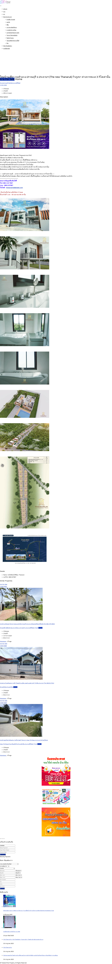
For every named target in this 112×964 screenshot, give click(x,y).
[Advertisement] (56, 62)
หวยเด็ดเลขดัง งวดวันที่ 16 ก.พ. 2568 (11, 931)
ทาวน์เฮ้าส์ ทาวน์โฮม (11, 30)
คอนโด (8, 22)
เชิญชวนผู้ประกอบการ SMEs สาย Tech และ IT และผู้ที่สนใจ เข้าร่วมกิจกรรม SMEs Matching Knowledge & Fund (28, 910)
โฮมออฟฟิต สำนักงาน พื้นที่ (13, 40)
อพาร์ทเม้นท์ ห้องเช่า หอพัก (13, 32)
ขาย (4, 11)
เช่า (4, 14)
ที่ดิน (8, 25)
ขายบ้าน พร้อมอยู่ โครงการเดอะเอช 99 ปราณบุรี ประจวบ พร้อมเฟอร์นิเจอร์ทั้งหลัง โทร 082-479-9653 (27, 624)
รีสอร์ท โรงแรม (10, 38)
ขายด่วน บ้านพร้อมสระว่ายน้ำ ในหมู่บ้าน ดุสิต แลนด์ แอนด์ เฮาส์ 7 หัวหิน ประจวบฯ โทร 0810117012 (27, 683)
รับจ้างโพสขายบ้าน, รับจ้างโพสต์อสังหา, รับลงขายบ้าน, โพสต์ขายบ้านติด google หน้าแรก (23, 939)
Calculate (3, 854)
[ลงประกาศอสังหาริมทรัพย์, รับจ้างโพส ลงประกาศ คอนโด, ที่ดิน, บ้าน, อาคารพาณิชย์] (5, 3)
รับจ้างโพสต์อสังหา (7, 46)
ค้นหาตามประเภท (7, 17)
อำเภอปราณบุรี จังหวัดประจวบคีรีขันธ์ (10, 83)
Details (40, 628)
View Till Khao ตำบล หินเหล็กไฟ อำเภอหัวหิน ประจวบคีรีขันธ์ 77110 (18, 744)
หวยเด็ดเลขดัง (6, 48)
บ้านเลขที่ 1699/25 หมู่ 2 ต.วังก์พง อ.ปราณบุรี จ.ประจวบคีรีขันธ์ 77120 (19, 628)
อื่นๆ (8, 43)
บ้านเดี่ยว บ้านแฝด (11, 19)
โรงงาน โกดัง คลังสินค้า (12, 35)
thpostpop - (3, 641)
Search (2, 888)
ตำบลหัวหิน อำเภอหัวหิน (6, 687)
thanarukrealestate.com (14, 188)
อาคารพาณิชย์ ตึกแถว (12, 27)
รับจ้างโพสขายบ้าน (7, 947)
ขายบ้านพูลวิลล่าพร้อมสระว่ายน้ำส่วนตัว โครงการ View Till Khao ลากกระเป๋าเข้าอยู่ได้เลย (24, 740)
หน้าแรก (5, 9)
